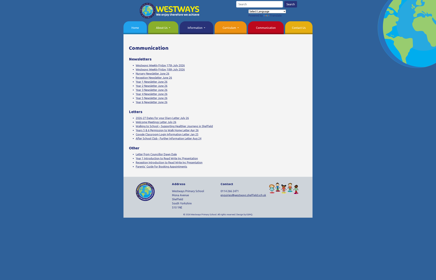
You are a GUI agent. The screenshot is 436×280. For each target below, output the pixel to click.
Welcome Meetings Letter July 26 (156, 122)
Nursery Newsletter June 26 (152, 73)
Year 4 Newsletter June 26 (151, 94)
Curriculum (230, 27)
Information (195, 27)
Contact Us (299, 27)
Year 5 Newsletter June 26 (151, 98)
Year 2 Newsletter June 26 (151, 85)
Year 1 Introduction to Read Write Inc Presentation (167, 158)
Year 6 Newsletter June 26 (151, 102)
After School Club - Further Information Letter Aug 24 (168, 138)
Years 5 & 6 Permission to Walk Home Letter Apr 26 (167, 130)
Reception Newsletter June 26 (154, 77)
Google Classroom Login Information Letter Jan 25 (167, 134)
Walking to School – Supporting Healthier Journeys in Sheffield (174, 126)
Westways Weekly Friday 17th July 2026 (160, 65)
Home (135, 27)
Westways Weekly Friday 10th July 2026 (160, 69)
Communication (266, 27)
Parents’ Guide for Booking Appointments (161, 166)
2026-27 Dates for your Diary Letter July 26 (162, 118)
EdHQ (249, 214)
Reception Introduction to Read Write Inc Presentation (169, 162)
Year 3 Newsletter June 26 (151, 89)
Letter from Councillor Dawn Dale (156, 154)
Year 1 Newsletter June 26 (151, 81)
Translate (276, 15)
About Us (162, 27)
